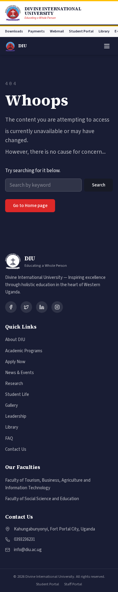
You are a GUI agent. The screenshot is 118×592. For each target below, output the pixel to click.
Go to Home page (30, 205)
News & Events (19, 373)
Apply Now (15, 362)
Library (104, 31)
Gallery (11, 405)
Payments (36, 31)
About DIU (15, 339)
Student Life (17, 394)
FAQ (9, 438)
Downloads (14, 31)
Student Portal (81, 31)
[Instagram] (57, 307)
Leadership (15, 416)
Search (98, 185)
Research (14, 383)
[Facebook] (11, 307)
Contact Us (15, 449)
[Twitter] (26, 307)
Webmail (57, 31)
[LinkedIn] (42, 307)
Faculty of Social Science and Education (42, 499)
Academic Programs (23, 351)
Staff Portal (73, 584)
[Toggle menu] (106, 46)
